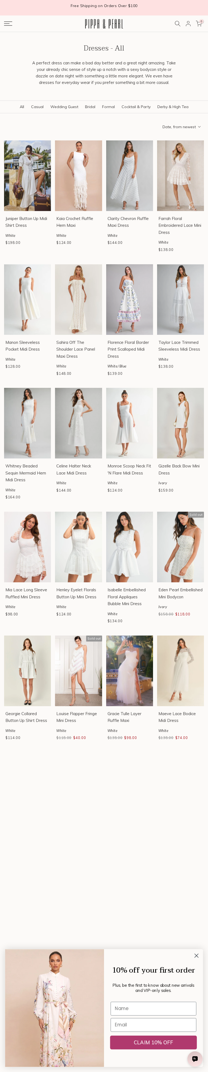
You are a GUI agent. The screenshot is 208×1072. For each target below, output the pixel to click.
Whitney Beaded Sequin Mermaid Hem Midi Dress (25, 472)
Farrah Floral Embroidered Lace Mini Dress (179, 225)
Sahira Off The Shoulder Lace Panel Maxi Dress (75, 349)
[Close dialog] (196, 955)
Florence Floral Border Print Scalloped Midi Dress (128, 349)
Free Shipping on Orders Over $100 (104, 5)
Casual (37, 106)
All (22, 106)
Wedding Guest (64, 106)
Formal (108, 106)
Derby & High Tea (172, 106)
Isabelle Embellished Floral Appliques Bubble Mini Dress (127, 596)
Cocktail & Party (136, 106)
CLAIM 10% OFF (153, 1042)
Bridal (90, 106)
